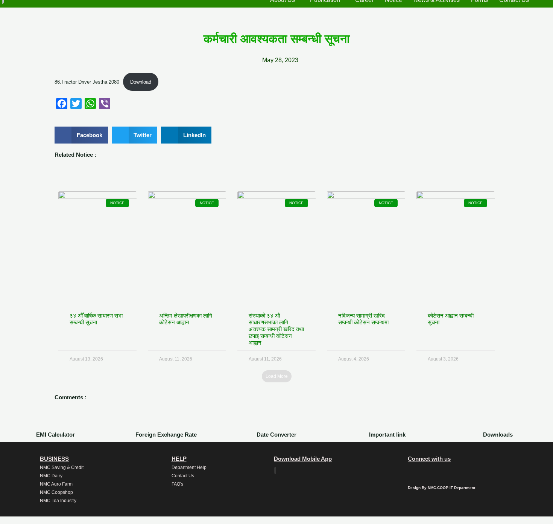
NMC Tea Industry (58, 500)
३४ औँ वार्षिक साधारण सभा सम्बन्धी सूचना (96, 318)
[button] (81, 135)
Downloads (498, 434)
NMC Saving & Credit (62, 467)
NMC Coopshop (56, 492)
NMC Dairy (51, 475)
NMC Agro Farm (56, 484)
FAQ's (177, 484)
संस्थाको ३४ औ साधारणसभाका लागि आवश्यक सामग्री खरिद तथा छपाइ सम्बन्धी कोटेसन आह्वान (276, 329)
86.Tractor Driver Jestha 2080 (87, 82)
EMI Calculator (55, 434)
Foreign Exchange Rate (166, 434)
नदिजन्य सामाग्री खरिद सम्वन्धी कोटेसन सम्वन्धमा (363, 318)
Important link (387, 434)
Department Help (189, 467)
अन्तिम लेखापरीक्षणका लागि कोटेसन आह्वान (185, 318)
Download (140, 82)
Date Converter (276, 434)
